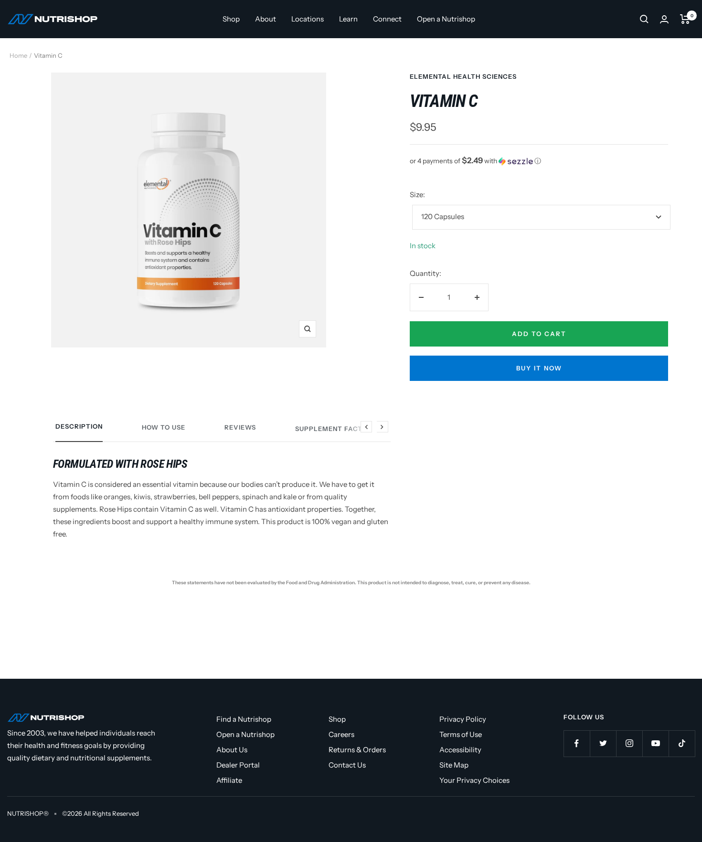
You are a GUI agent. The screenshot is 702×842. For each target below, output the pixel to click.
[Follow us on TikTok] (682, 743)
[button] (539, 161)
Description (79, 426)
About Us (231, 749)
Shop (231, 18)
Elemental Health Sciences (463, 76)
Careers (341, 734)
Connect (387, 18)
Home (18, 55)
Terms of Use (460, 734)
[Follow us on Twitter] (603, 743)
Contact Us (347, 764)
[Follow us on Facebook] (577, 743)
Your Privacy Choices (474, 780)
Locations (307, 18)
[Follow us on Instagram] (629, 743)
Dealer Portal (238, 764)
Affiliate (229, 780)
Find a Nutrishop (243, 719)
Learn (348, 18)
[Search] (644, 19)
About (265, 18)
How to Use (163, 427)
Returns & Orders (357, 749)
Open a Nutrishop (446, 18)
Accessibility (460, 749)
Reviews (240, 427)
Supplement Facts (331, 428)
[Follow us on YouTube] (655, 743)
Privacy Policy (462, 719)
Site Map (453, 764)
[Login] (664, 19)
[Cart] (685, 19)
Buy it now (539, 368)
